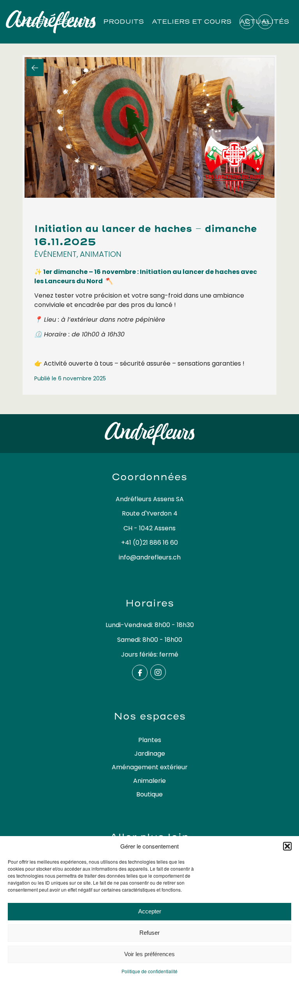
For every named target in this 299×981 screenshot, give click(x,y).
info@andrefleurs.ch (150, 557)
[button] (287, 846)
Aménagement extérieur (150, 767)
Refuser (149, 932)
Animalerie (149, 780)
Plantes (149, 739)
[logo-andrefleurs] (78, 21)
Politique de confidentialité (149, 971)
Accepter (149, 911)
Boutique (149, 794)
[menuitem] (192, 21)
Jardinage (149, 753)
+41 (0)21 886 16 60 (149, 542)
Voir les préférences (149, 954)
